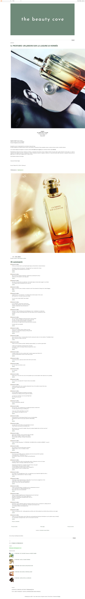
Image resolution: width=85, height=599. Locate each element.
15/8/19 (13, 307)
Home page (42, 526)
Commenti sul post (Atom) (44, 530)
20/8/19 (13, 413)
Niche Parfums (20, 258)
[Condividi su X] (17, 256)
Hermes (15, 258)
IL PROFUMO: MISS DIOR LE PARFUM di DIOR (23, 571)
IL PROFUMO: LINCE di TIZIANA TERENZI (22, 559)
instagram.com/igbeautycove (17, 543)
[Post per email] (13, 256)
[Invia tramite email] (15, 256)
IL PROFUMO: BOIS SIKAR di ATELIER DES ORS (23, 565)
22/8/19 (13, 483)
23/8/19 (13, 519)
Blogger (58, 596)
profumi (24, 258)
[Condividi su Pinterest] (20, 256)
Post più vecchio (71, 526)
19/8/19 (13, 388)
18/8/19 (13, 349)
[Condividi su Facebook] (18, 256)
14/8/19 (13, 271)
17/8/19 (13, 339)
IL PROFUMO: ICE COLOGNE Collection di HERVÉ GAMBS (25, 553)
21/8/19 (13, 457)
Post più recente (14, 526)
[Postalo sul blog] (16, 256)
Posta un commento (15, 521)
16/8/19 (13, 314)
